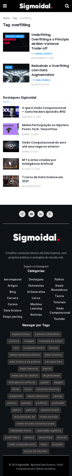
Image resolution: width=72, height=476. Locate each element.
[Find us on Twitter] (50, 214)
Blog (8, 67)
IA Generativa (36, 292)
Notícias (36, 315)
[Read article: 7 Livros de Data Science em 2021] (11, 181)
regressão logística (49, 430)
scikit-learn (12, 437)
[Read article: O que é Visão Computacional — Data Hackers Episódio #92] (11, 111)
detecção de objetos (25, 375)
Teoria (59, 296)
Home (6, 18)
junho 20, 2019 (41, 84)
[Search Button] (67, 6)
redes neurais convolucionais (36, 423)
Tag (15, 18)
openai (57, 396)
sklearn (29, 437)
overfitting (25, 18)
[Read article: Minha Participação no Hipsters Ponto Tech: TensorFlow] (11, 129)
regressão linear (20, 430)
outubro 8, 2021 (32, 186)
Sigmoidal (23, 465)
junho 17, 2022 (32, 169)
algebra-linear (21, 334)
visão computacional (22, 444)
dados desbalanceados (25, 354)
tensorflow (45, 437)
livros (28, 389)
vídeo (44, 444)
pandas (26, 403)
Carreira (12, 298)
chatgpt (29, 341)
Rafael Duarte (44, 53)
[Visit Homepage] (35, 6)
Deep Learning (12, 317)
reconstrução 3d (24, 417)
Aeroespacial (12, 279)
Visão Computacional (60, 310)
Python (59, 279)
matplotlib (15, 396)
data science (53, 354)
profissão (58, 403)
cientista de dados (51, 341)
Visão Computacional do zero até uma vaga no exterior (44, 145)
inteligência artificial (22, 382)
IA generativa (51, 375)
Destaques (36, 279)
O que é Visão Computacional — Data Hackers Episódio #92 (44, 110)
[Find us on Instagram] (22, 214)
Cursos (13, 304)
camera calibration (47, 334)
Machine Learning (14, 36)
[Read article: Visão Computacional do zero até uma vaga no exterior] (11, 146)
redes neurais (49, 417)
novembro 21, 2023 (43, 58)
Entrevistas (36, 286)
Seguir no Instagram (36, 266)
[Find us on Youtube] (31, 214)
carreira (14, 341)
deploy (47, 368)
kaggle (58, 382)
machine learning (48, 389)
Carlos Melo (43, 80)
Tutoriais (59, 302)
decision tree (53, 362)
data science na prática (25, 362)
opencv (11, 403)
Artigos (13, 286)
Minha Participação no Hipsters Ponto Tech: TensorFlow (45, 127)
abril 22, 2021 (31, 151)
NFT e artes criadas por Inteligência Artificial (39, 162)
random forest (50, 410)
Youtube (59, 319)
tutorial (61, 437)
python (17, 410)
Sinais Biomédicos (59, 288)
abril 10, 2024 (31, 134)
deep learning (29, 368)
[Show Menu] (5, 6)
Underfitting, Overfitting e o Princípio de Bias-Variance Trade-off (50, 41)
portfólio (41, 403)
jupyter (45, 382)
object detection (37, 396)
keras (15, 389)
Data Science (12, 310)
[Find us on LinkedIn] (40, 214)
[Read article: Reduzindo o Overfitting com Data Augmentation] (16, 73)
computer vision (34, 348)
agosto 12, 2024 (32, 117)
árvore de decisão (35, 451)
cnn (16, 348)
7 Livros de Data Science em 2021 (42, 179)
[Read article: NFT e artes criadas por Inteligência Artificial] (11, 164)
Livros (36, 298)
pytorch (31, 410)
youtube (58, 444)
